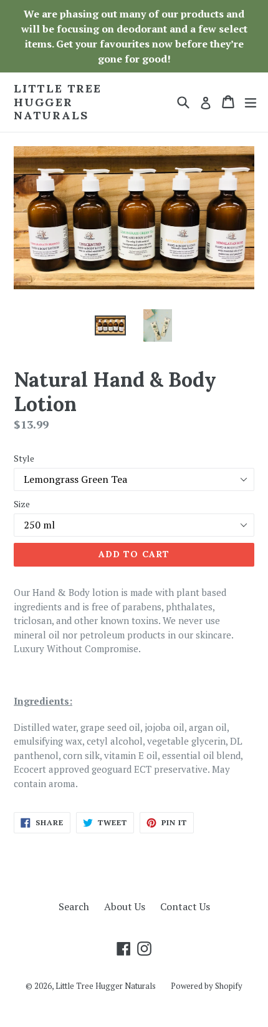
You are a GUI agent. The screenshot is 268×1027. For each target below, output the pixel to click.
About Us (124, 906)
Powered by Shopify (206, 985)
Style (24, 458)
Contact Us (185, 906)
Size (22, 504)
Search (74, 906)
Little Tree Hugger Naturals (58, 102)
